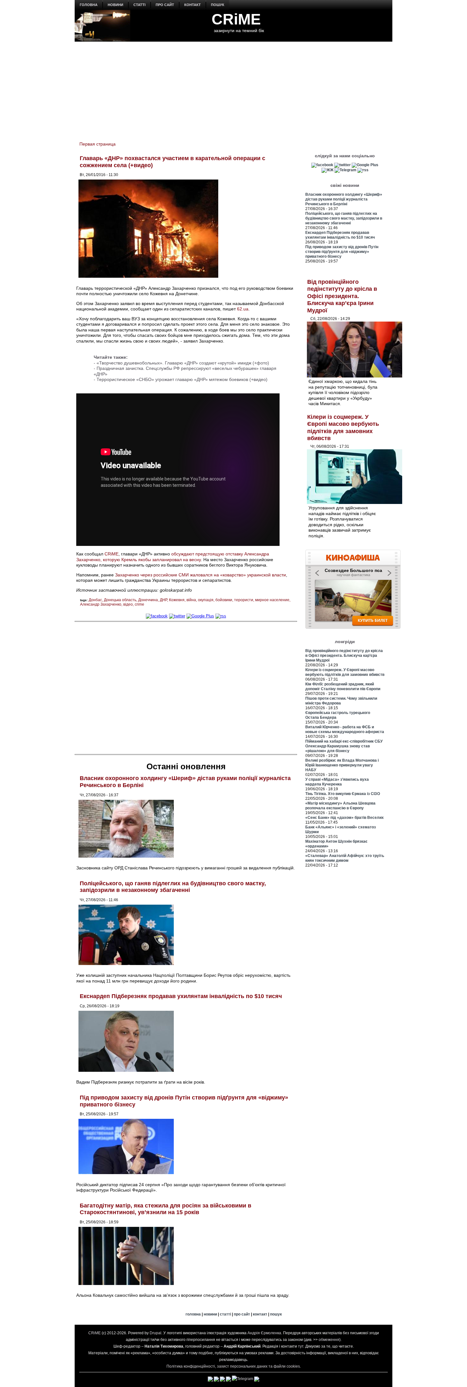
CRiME (236, 19)
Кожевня (177, 600)
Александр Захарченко (100, 604)
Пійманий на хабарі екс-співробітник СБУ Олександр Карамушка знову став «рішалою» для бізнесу (343, 746)
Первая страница (97, 143)
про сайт (165, 5)
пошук (217, 5)
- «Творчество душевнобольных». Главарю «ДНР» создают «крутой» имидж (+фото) (181, 362)
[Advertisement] (233, 87)
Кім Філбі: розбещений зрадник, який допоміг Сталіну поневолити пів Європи (342, 686)
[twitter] (177, 616)
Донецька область (120, 600)
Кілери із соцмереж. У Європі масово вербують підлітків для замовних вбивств (344, 672)
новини (115, 5)
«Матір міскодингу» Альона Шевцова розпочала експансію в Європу (340, 805)
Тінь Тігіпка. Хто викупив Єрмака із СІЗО (342, 794)
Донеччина (148, 600)
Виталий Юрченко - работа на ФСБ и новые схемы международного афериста (344, 729)
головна (89, 5)
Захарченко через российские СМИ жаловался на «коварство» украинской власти (200, 574)
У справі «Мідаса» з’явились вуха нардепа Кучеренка (337, 781)
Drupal (155, 1333)
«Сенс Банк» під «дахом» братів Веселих (344, 817)
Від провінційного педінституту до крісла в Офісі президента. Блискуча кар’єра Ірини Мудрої (342, 296)
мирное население (272, 600)
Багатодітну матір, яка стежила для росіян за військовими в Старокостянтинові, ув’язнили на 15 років (165, 1209)
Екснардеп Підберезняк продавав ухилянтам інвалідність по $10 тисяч (181, 996)
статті (139, 5)
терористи (243, 600)
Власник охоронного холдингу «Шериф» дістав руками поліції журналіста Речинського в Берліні (343, 199)
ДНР (163, 600)
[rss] (220, 616)
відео (128, 604)
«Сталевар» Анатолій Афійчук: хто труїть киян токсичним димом (344, 858)
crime (139, 604)
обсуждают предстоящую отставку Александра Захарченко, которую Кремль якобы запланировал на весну (172, 556)
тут (300, 1346)
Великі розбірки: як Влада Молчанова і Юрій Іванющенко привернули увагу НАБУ (342, 765)
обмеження (329, 1339)
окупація (205, 600)
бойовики (223, 600)
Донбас (95, 600)
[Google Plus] (200, 616)
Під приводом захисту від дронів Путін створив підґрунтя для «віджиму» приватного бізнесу (341, 252)
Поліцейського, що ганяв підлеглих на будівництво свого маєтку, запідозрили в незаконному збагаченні (173, 887)
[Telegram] (345, 170)
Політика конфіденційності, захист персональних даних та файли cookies (233, 1366)
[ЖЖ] (327, 170)
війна (191, 600)
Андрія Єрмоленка (264, 1333)
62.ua (242, 308)
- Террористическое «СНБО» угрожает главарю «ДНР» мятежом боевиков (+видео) (180, 379)
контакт (192, 5)
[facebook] (157, 616)
